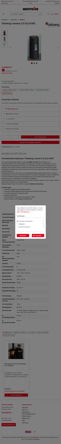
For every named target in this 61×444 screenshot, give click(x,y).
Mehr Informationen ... (23, 212)
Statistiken (22, 224)
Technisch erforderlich (25, 221)
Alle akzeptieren (38, 235)
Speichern (23, 235)
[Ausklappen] (43, 221)
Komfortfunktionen (24, 227)
